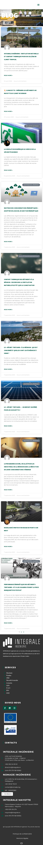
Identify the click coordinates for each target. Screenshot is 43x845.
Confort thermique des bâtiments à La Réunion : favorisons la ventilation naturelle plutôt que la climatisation (19, 282)
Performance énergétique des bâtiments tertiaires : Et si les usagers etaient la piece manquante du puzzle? (21, 587)
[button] (38, 4)
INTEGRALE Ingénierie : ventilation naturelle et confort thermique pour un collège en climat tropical (21, 56)
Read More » (8, 75)
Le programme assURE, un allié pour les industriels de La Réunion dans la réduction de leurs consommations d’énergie (21, 467)
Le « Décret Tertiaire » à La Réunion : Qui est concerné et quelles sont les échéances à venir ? (21, 350)
